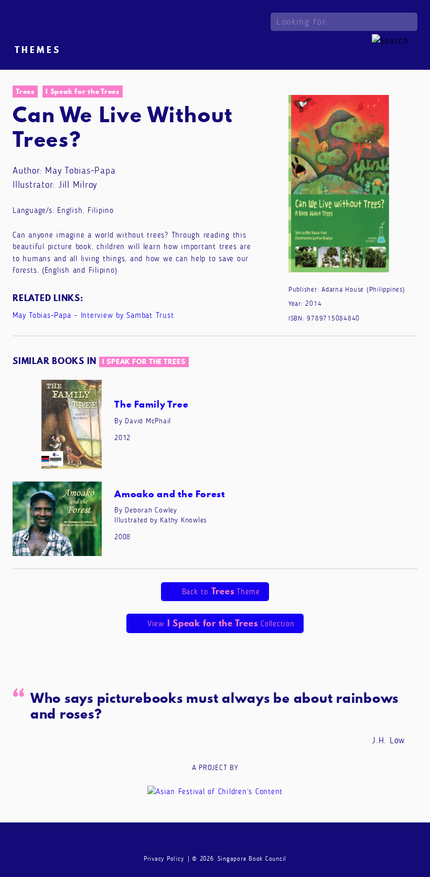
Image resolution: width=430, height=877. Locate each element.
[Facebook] (195, 840)
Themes (38, 50)
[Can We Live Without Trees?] (338, 186)
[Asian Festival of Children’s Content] (215, 791)
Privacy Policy (164, 858)
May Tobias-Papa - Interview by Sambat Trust (93, 315)
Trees (25, 91)
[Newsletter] (175, 840)
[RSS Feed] (255, 840)
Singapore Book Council (252, 858)
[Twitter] (235, 840)
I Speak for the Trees (83, 91)
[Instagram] (215, 840)
